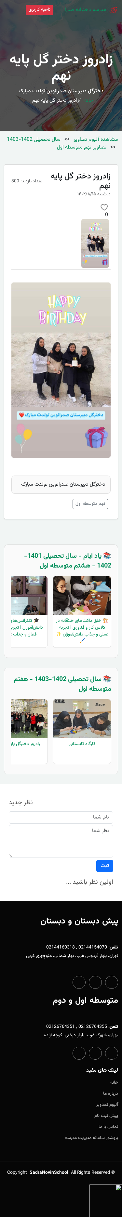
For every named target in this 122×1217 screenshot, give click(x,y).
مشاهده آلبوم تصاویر (95, 140)
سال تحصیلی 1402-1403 (34, 140)
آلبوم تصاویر (107, 1105)
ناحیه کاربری (39, 9)
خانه (88, 101)
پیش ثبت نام (106, 1116)
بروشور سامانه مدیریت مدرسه (91, 1138)
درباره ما (110, 1094)
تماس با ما (108, 1127)
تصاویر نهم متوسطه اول (81, 147)
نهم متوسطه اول (90, 503)
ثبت (105, 866)
